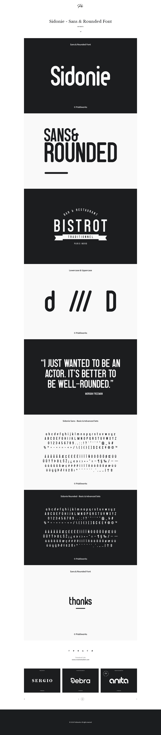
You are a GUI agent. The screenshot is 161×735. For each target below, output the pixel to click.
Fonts (81, 26)
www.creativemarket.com (80, 660)
